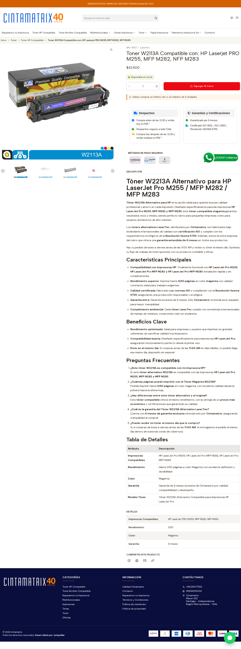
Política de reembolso (134, 604)
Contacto (127, 590)
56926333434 (194, 590)
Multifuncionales (71, 599)
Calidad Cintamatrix (133, 586)
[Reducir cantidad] (129, 86)
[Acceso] (232, 18)
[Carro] (237, 18)
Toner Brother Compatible (76, 590)
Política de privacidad (134, 608)
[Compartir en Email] (145, 561)
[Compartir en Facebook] (129, 561)
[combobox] (120, 18)
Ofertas (66, 617)
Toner (14, 40)
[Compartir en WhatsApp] (137, 561)
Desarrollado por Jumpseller (50, 635)
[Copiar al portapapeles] (152, 561)
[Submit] (156, 18)
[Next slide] (112, 171)
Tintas (65, 608)
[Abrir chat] (230, 638)
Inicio (4, 40)
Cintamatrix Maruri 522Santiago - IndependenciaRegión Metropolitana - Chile (201, 600)
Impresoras (68, 604)
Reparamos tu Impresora (75, 595)
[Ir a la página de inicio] (33, 18)
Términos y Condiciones (135, 599)
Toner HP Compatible (32, 40)
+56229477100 (194, 586)
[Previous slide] (3, 171)
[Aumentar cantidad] (157, 86)
